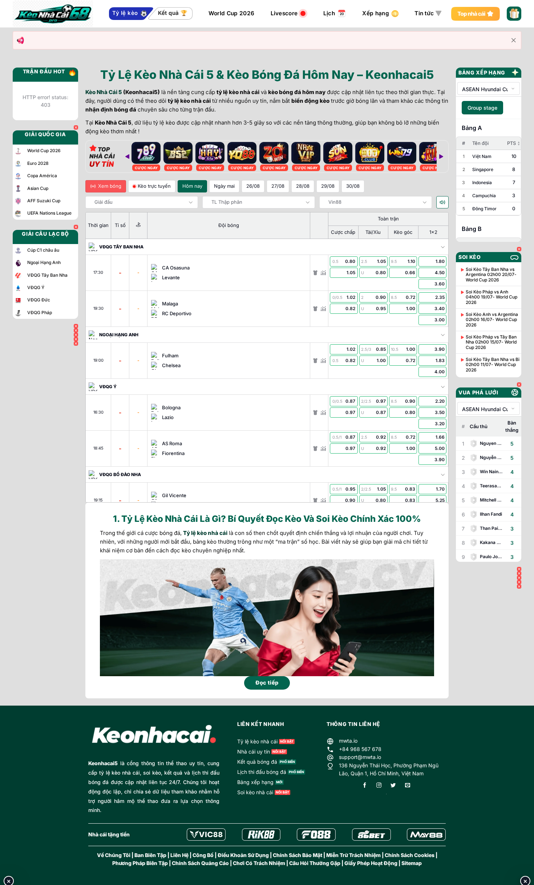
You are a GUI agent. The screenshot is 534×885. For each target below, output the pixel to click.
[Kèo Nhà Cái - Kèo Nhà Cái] (53, 13)
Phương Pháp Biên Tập (140, 863)
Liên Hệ (179, 855)
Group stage (482, 108)
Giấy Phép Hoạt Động (370, 863)
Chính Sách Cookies (409, 855)
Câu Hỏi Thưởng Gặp (314, 863)
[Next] (441, 156)
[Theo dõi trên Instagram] (378, 786)
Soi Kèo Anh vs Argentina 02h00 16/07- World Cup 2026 (492, 320)
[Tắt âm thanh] (442, 202)
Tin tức (424, 13)
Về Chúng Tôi (113, 855)
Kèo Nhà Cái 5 (103, 92)
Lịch (329, 13)
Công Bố (203, 855)
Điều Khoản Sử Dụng (243, 855)
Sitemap (411, 863)
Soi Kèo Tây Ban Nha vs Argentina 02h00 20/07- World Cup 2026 (491, 275)
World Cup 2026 (231, 13)
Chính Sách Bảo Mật (297, 855)
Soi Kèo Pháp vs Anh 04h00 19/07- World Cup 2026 (491, 297)
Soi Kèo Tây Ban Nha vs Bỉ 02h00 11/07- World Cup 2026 (492, 365)
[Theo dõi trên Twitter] (393, 786)
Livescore (284, 13)
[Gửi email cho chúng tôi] (407, 786)
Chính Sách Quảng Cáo (200, 863)
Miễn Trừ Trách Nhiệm (353, 855)
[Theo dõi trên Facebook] (364, 786)
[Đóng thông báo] (513, 40)
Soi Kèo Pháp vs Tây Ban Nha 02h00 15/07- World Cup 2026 (491, 342)
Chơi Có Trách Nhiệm (259, 863)
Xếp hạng (375, 13)
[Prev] (127, 156)
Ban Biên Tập (150, 855)
